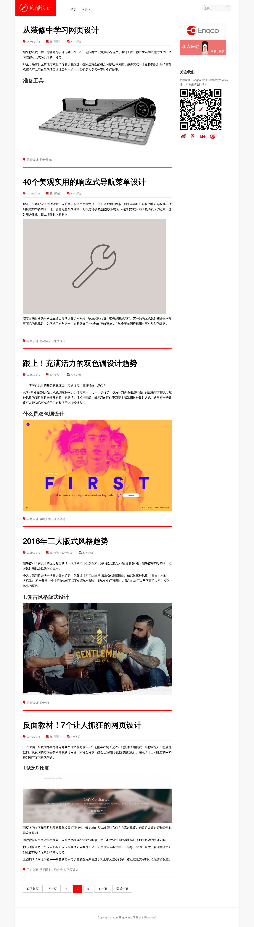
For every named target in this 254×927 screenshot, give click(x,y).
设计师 (44, 703)
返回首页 (33, 889)
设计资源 (55, 193)
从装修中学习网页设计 (61, 29)
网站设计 (59, 869)
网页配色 (46, 519)
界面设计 (32, 160)
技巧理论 (55, 41)
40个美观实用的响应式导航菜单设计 (84, 181)
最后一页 (122, 889)
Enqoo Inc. (125, 917)
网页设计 (59, 341)
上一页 (52, 889)
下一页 (102, 889)
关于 (73, 9)
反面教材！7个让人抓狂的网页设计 (82, 724)
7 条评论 (75, 736)
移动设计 (46, 341)
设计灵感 (46, 160)
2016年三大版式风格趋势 (66, 540)
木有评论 (75, 41)
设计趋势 (59, 519)
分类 (85, 9)
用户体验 (32, 869)
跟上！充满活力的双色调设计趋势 (80, 362)
